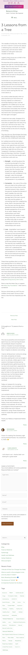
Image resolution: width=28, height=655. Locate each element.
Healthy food (5, 612)
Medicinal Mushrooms (19, 622)
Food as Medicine (6, 550)
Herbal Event (5, 615)
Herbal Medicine (6, 558)
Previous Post (14, 315)
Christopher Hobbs (12, 596)
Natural (20, 625)
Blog (2, 547)
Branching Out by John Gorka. (14, 279)
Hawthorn (19, 605)
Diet (13, 602)
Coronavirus (5, 599)
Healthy (11, 608)
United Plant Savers (7, 646)
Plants (4, 640)
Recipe (10, 640)
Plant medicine (20, 637)
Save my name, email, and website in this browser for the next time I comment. (13, 516)
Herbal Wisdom (20, 618)
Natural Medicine (8, 631)
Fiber (3, 605)
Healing (4, 608)
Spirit (16, 644)
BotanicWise (12, 11)
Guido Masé (11, 605)
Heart (14, 612)
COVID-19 (14, 599)
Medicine (4, 625)
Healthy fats (19, 608)
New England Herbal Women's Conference (13, 634)
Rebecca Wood (10, 333)
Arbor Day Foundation (10, 285)
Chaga (3, 596)
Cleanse (22, 596)
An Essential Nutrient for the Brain (11, 583)
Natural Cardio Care (7, 628)
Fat (24, 602)
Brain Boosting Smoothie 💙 (10, 577)
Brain (11, 592)
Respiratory (18, 640)
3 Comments (5, 33)
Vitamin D (17, 646)
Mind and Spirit (15, 33)
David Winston (6, 602)
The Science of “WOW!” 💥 (9, 580)
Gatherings (4, 552)
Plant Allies (11, 637)
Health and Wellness (7, 555)
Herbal (20, 612)
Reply (25, 425)
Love (9, 622)
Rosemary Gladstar (7, 644)
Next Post (14, 319)
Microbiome (12, 625)
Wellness (5, 650)
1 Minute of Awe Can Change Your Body (13, 569)
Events (19, 602)
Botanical (4, 592)
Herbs (4, 622)
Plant (3, 637)
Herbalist (14, 615)
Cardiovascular (20, 592)
